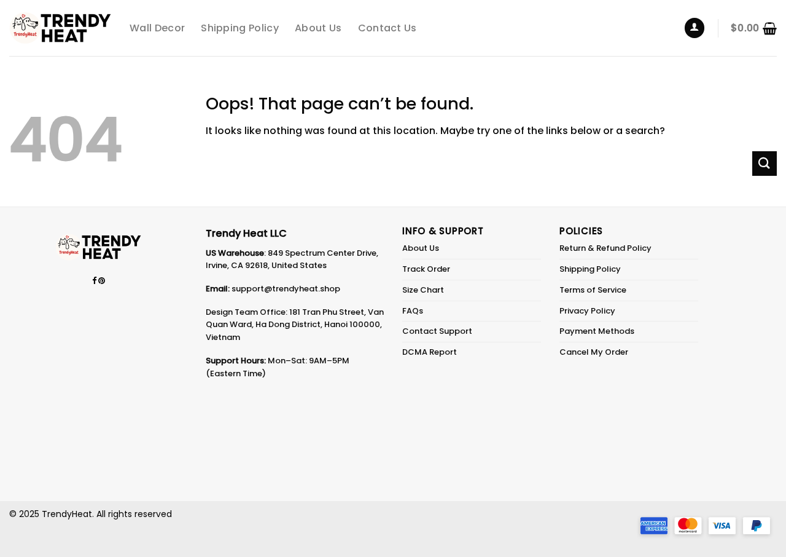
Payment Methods (596, 331)
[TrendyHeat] (60, 27)
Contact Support (437, 331)
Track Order (426, 269)
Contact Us (387, 28)
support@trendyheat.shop (286, 288)
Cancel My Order (593, 352)
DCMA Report (429, 352)
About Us (318, 28)
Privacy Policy (587, 311)
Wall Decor (157, 28)
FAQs (412, 311)
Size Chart (423, 290)
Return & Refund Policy (605, 248)
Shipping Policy (240, 28)
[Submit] (764, 163)
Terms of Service (592, 290)
